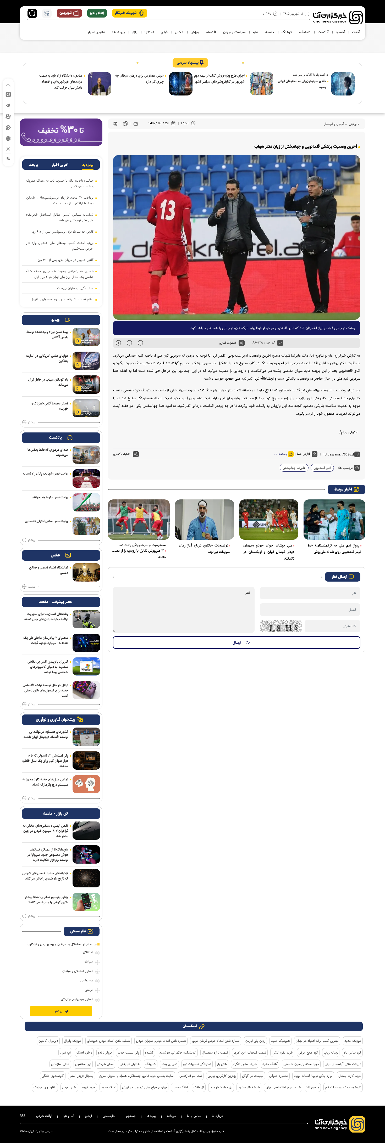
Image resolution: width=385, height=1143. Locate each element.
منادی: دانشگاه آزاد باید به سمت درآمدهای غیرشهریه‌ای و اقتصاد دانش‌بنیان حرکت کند (60, 81)
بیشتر (31, 422)
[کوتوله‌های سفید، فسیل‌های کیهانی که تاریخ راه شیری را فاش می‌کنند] (86, 878)
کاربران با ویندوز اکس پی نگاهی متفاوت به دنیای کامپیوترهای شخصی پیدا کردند (48, 667)
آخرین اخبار (60, 165)
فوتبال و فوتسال (333, 123)
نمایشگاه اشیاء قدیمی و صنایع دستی (48, 570)
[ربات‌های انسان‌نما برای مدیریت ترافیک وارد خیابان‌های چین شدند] (86, 619)
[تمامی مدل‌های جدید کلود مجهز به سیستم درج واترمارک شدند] (86, 784)
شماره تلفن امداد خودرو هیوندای (108, 1040)
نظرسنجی (109, 1115)
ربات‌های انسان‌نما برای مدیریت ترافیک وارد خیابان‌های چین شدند (46, 616)
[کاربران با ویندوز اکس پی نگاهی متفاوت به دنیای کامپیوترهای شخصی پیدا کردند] (86, 666)
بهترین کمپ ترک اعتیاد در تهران (317, 1040)
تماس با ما (194, 1115)
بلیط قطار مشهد (249, 1087)
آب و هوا (68, 1115)
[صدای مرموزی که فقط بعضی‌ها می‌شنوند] (86, 455)
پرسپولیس (86, 980)
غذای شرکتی (105, 1064)
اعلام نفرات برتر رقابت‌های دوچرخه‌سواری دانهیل (62, 299)
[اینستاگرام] (8, 94)
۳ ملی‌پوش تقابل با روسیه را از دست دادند (139, 554)
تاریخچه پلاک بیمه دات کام (343, 1087)
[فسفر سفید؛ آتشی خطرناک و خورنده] (86, 408)
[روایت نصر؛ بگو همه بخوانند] (86, 502)
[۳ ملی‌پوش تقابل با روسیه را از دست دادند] (139, 519)
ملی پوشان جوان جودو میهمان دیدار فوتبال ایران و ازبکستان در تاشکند (269, 552)
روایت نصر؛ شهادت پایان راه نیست (45, 473)
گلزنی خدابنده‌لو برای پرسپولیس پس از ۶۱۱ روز (63, 231)
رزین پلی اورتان (255, 1040)
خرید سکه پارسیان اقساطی (301, 1064)
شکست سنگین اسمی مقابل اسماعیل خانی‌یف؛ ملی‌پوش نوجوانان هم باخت (60, 217)
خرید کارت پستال (349, 1075)
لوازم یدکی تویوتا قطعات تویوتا (313, 1075)
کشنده (149, 1052)
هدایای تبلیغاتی (129, 1064)
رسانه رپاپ (331, 1052)
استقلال (88, 952)
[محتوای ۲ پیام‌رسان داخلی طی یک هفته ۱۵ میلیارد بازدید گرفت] (86, 643)
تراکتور (89, 989)
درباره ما (217, 1115)
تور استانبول (83, 1064)
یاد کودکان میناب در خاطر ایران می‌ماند (48, 382)
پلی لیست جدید (128, 1052)
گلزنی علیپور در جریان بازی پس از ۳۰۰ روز (66, 259)
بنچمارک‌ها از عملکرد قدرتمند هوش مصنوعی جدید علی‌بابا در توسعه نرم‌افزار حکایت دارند (48, 855)
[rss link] (8, 158)
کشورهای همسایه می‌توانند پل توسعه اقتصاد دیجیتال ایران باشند (46, 734)
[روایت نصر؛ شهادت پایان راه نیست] (86, 478)
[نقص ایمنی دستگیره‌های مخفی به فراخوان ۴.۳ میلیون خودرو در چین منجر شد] (86, 830)
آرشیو (88, 1115)
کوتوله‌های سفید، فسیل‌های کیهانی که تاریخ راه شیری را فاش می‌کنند (45, 876)
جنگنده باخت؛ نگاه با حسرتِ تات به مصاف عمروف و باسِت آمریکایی (60, 183)
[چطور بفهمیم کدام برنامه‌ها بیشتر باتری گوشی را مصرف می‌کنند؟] (86, 902)
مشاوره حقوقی (278, 1075)
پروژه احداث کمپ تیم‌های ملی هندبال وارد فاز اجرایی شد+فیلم (60, 245)
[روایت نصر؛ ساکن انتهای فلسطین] (86, 526)
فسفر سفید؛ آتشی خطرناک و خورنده (49, 406)
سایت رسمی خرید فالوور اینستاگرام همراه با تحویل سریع (136, 1075)
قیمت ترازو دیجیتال (215, 1052)
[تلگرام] (8, 105)
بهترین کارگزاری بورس (222, 1075)
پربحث (33, 165)
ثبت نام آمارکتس (190, 1075)
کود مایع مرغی (308, 1052)
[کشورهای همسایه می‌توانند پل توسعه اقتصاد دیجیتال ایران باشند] (86, 737)
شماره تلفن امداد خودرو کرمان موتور (216, 1040)
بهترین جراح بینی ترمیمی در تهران (144, 1087)
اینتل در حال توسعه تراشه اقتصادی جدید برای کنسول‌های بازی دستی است (45, 690)
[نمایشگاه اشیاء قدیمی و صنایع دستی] (86, 572)
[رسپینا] (61, 132)
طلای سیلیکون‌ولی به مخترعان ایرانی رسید (302, 84)
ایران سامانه (27, 1131)
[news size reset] (129, 343)
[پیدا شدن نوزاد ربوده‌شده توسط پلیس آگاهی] (86, 337)
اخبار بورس (69, 1087)
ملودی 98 (312, 1087)
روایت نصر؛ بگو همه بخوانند (50, 497)
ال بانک (199, 1087)
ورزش (352, 123)
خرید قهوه (88, 1087)
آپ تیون (65, 1052)
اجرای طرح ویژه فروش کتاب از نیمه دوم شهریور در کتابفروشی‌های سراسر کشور (219, 78)
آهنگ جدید (270, 1064)
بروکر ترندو (105, 1052)
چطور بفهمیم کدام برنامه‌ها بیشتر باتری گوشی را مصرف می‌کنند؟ (46, 899)
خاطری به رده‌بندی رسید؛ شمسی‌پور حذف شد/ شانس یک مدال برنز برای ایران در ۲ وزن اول (60, 273)
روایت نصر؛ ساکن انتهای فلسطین (46, 521)
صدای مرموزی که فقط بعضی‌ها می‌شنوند (48, 452)
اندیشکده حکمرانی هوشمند (177, 1052)
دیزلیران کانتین (48, 1040)
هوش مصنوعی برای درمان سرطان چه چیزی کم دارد (139, 78)
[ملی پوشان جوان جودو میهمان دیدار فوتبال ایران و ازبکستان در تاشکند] (269, 519)
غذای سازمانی (60, 1064)
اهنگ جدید (108, 1087)
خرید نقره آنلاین (282, 1052)
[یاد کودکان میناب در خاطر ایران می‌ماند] (86, 384)
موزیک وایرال (72, 1040)
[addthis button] (242, 343)
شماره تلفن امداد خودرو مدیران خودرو (161, 1040)
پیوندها (151, 1115)
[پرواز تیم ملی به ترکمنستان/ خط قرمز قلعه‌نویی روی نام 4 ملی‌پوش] (334, 519)
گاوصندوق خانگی (53, 1075)
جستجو (131, 1115)
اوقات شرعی (44, 1115)
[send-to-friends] (136, 124)
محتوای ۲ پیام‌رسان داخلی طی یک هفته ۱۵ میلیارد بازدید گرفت (45, 640)
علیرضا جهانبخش (294, 467)
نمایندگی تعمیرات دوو (197, 1064)
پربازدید (88, 165)
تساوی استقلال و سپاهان (77, 971)
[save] (125, 123)
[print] (115, 124)
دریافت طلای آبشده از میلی (343, 1064)
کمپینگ (150, 1064)
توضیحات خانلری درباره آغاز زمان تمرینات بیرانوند (204, 549)
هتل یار (222, 1064)
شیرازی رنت (169, 1064)
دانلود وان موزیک (45, 1087)
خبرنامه (171, 1115)
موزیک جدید (352, 1040)
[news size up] (118, 343)
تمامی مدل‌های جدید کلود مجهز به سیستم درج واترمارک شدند (45, 782)
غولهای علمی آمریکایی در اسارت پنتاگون (47, 358)
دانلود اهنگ (84, 1052)
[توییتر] (8, 148)
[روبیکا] (8, 138)
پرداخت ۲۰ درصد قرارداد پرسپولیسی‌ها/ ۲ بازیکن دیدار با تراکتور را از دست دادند (60, 200)
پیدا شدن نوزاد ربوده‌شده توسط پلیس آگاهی (47, 334)
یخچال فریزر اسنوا (82, 1075)
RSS (22, 1115)
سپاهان (88, 961)
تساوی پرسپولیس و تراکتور (77, 998)
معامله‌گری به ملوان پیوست (75, 288)
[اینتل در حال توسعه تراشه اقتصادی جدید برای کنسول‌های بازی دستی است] (86, 690)
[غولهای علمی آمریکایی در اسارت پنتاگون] (86, 361)
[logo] (338, 17)
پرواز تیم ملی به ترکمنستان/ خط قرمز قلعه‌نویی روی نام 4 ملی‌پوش (334, 549)
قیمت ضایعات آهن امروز (250, 1052)
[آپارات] (8, 116)
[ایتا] (8, 127)
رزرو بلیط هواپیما (221, 1087)
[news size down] (140, 343)
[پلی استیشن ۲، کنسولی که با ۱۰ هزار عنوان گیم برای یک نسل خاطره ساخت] (86, 760)
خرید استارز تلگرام (245, 1064)
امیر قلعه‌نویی (322, 467)
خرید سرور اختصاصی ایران (283, 1087)
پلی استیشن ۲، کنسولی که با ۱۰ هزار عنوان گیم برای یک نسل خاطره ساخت (45, 761)
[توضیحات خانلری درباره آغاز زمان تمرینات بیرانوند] (204, 519)
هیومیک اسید (280, 1040)
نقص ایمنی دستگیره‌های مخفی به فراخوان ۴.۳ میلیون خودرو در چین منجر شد (45, 831)
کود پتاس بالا (352, 1052)
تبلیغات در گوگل (252, 1075)
